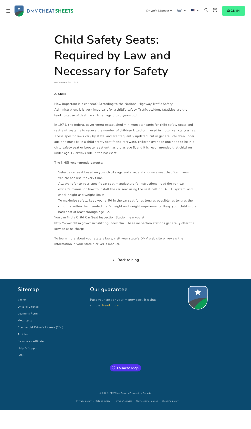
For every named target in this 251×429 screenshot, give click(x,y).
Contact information (147, 401)
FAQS (21, 355)
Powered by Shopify (140, 393)
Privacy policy (84, 401)
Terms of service (123, 401)
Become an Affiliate (31, 341)
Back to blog (128, 260)
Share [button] (62, 94)
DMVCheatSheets (119, 393)
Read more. (111, 305)
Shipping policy (170, 401)
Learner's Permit (29, 313)
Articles (23, 334)
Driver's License (28, 307)
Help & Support (28, 348)
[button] (8, 11)
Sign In (233, 11)
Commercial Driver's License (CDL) (40, 327)
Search (22, 300)
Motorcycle (25, 320)
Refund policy (102, 401)
